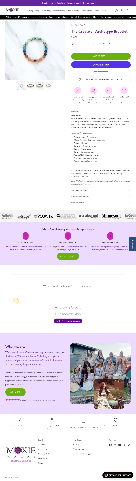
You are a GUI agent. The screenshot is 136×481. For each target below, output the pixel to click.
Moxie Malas (15, 477)
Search (40, 440)
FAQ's (40, 463)
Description (74, 111)
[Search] (116, 11)
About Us (41, 444)
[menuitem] (104, 10)
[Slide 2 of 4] (31, 86)
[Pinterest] (129, 445)
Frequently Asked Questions (80, 196)
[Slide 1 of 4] (22, 86)
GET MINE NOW (67, 256)
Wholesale (76, 444)
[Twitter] (124, 445)
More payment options (101, 71)
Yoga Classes (77, 440)
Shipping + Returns (45, 453)
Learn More (14, 392)
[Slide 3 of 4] (40, 86)
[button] (117, 475)
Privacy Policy (43, 458)
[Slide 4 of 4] (49, 86)
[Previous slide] (6, 3)
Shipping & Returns (77, 202)
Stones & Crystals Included (79, 190)
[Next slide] (128, 3)
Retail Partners (78, 449)
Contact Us (42, 449)
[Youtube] (119, 445)
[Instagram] (115, 445)
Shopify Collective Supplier (82, 453)
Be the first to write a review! (68, 321)
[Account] (122, 11)
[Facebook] (110, 445)
